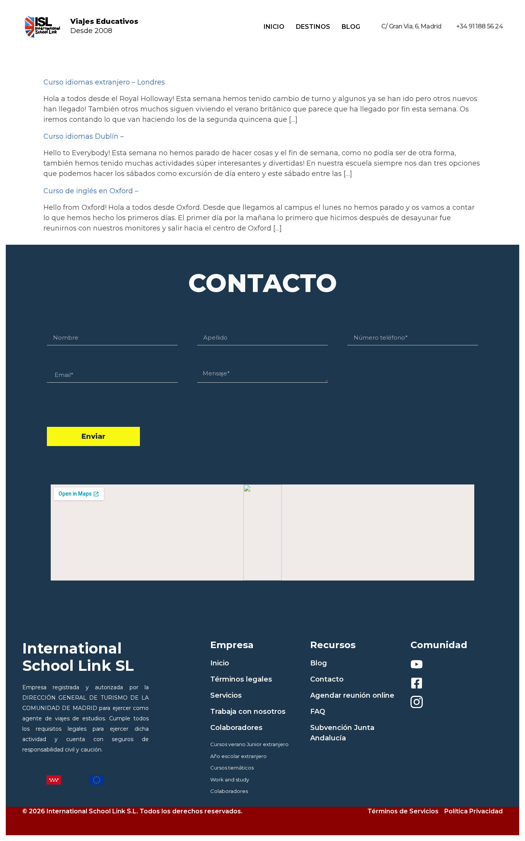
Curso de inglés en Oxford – (90, 191)
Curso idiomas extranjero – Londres (104, 82)
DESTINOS (313, 26)
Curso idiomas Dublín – (83, 136)
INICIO (274, 26)
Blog (351, 26)
